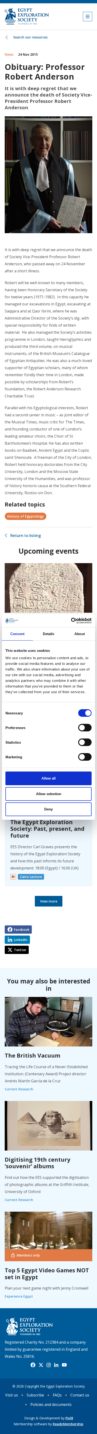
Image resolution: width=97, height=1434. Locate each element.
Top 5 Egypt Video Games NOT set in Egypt (47, 1273)
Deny (48, 809)
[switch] (85, 727)
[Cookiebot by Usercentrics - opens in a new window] (71, 621)
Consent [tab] (17, 634)
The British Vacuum (32, 1055)
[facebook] (33, 1365)
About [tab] (79, 634)
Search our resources (30, 37)
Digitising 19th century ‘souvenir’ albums (37, 1163)
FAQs (57, 1395)
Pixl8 (69, 1418)
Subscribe (35, 1395)
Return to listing (25, 535)
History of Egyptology (25, 516)
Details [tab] (48, 634)
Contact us (79, 1395)
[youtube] (64, 1365)
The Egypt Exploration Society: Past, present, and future (47, 828)
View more (48, 901)
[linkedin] (56, 1365)
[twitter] (41, 1365)
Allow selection (48, 794)
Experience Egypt (19, 1296)
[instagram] (48, 1365)
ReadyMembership (68, 1424)
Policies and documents (51, 1404)
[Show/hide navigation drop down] (87, 16)
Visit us (11, 1395)
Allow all (48, 778)
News (9, 54)
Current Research (19, 1089)
